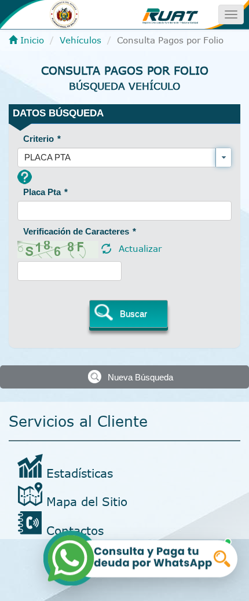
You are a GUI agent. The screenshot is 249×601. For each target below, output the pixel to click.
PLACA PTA (47, 157)
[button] (128, 314)
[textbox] (124, 211)
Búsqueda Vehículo (124, 85)
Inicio (30, 40)
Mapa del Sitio (86, 501)
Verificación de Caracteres (79, 231)
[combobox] (124, 157)
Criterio (42, 139)
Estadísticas (79, 473)
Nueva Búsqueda (140, 377)
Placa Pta (45, 192)
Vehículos (80, 40)
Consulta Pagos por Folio (124, 70)
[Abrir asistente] (141, 557)
